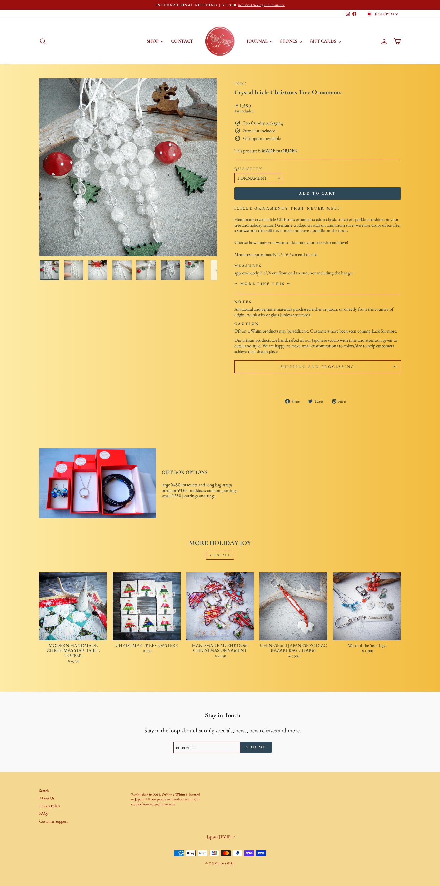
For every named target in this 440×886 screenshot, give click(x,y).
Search (44, 790)
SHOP (153, 41)
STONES (289, 41)
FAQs (43, 813)
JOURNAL (258, 41)
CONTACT (182, 41)
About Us (46, 798)
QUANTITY (248, 168)
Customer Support (53, 821)
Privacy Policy (49, 805)
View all (220, 555)
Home (239, 83)
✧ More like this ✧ (262, 283)
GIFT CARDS (323, 41)
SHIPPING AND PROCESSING (317, 366)
